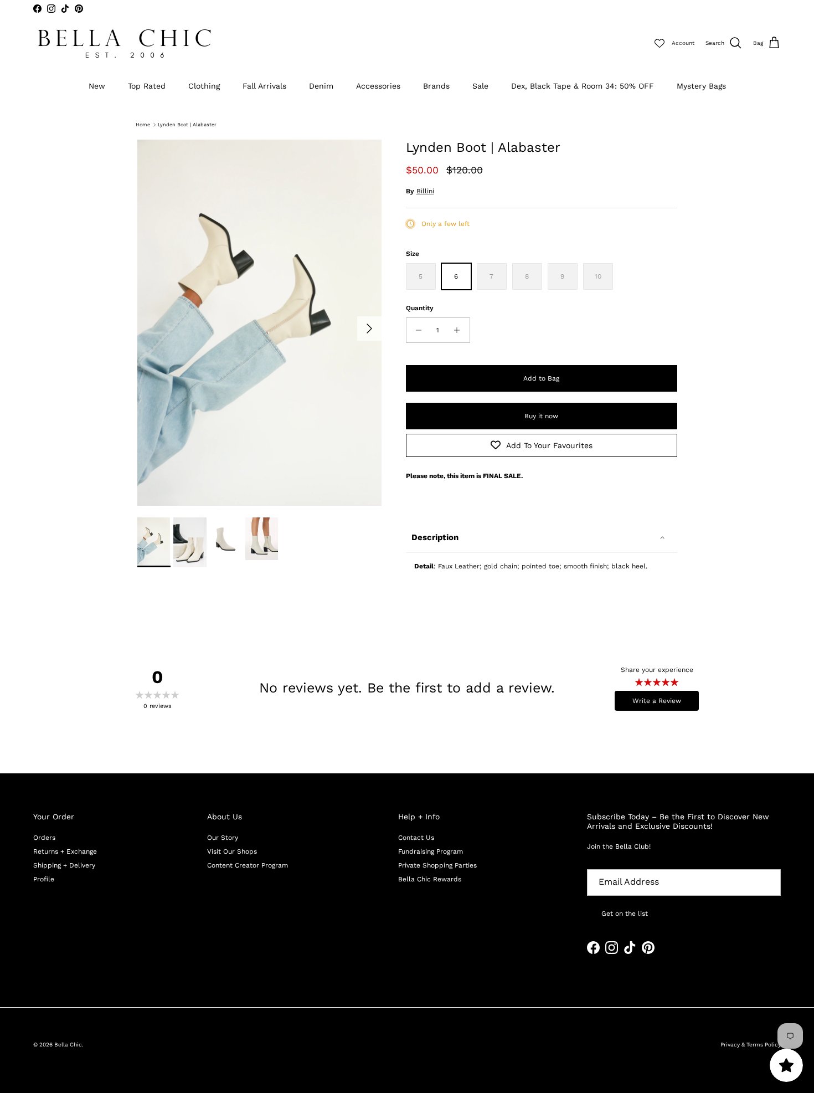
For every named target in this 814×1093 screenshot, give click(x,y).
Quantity (420, 308)
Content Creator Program (247, 865)
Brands (436, 85)
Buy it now (541, 416)
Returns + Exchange (65, 851)
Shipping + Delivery (64, 865)
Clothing (204, 85)
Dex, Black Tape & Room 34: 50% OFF (582, 85)
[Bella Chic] (124, 43)
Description (434, 537)
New (97, 85)
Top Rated (147, 85)
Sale (480, 85)
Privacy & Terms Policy (750, 1044)
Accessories (378, 85)
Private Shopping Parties (437, 865)
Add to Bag (541, 378)
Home (143, 124)
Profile (43, 879)
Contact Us (416, 837)
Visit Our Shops (232, 851)
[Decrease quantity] (416, 330)
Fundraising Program (430, 851)
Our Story (222, 837)
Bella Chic (68, 1044)
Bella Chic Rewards (429, 879)
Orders (44, 837)
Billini (425, 191)
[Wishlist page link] (659, 43)
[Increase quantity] (460, 330)
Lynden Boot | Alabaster (187, 124)
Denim (321, 85)
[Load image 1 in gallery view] (259, 323)
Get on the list (624, 913)
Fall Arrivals (264, 85)
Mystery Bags (701, 85)
